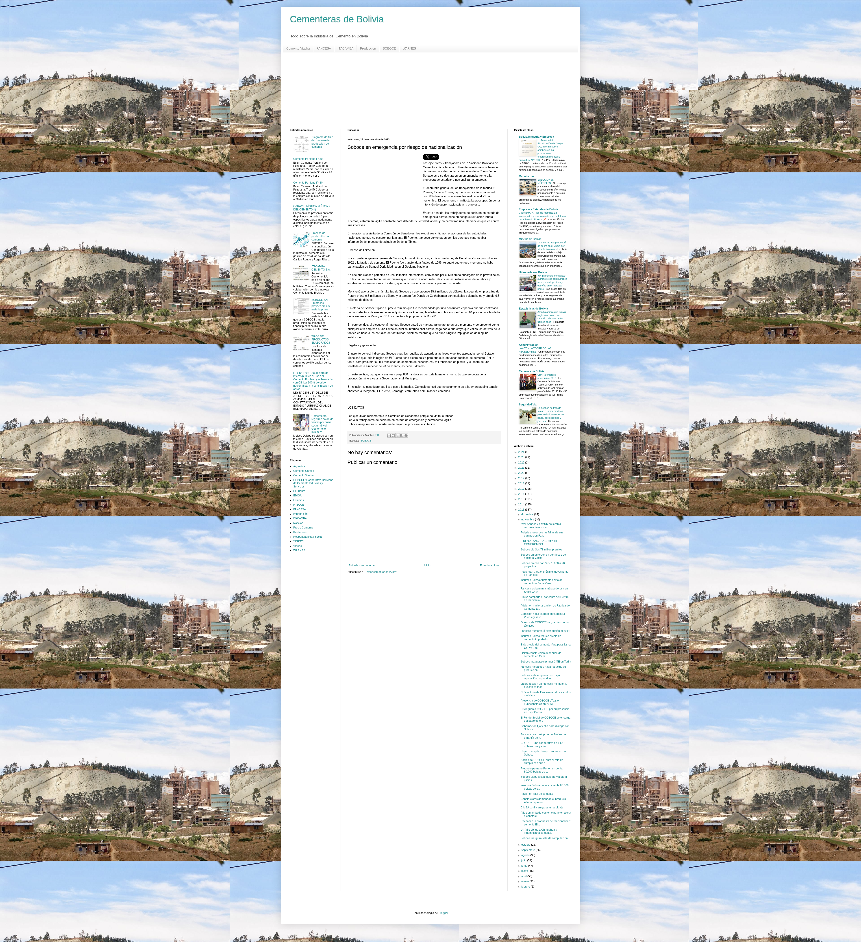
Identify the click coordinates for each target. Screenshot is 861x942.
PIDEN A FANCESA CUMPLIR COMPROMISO (539, 542)
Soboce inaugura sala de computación (544, 838)
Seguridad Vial (528, 404)
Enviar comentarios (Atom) (381, 572)
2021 (521, 467)
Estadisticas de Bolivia (533, 308)
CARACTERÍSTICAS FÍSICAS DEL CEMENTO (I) (311, 208)
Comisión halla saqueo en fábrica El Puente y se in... (543, 615)
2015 (521, 499)
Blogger (443, 913)
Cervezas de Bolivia (531, 371)
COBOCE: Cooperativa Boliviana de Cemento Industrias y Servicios (313, 483)
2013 (521, 509)
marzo (525, 881)
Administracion (528, 344)
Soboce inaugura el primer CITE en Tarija (546, 661)
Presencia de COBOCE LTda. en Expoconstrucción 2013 (540, 702)
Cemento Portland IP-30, (308, 158)
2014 (521, 504)
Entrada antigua (490, 565)
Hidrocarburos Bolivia (533, 272)
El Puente (299, 491)
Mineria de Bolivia (530, 239)
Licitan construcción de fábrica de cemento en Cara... (541, 655)
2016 (521, 494)
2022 (521, 462)
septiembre (528, 850)
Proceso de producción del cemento (320, 236)
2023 (521, 457)
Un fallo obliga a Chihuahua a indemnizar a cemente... (539, 831)
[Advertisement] (424, 90)
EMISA (297, 495)
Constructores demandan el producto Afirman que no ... (543, 800)
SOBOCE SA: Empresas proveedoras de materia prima (321, 304)
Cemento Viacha (298, 48)
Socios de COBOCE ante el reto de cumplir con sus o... (542, 761)
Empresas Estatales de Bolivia (538, 209)
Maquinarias (527, 176)
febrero (526, 886)
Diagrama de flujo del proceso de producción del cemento (322, 142)
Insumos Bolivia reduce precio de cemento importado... (541, 637)
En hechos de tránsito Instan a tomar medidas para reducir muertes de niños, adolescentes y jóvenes (550, 414)
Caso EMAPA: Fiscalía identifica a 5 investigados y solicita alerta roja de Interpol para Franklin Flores (542, 216)
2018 (521, 483)
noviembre (528, 519)
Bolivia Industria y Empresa (536, 136)
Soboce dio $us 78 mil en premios (541, 549)
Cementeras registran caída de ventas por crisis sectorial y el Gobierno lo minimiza (322, 424)
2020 (521, 472)
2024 (521, 452)
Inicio (427, 565)
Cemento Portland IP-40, (308, 182)
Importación (300, 513)
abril (524, 876)
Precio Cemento (303, 527)
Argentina (299, 466)
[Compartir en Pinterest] (406, 435)
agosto (525, 855)
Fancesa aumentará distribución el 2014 (545, 630)
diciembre (527, 514)
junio (524, 865)
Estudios (298, 500)
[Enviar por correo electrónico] (389, 435)
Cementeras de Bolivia (337, 19)
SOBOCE (389, 48)
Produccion (368, 48)
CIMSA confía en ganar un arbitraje (542, 807)
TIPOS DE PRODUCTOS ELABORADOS (320, 339)
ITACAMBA (345, 48)
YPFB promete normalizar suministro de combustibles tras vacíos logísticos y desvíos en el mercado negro (552, 282)
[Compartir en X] (397, 435)
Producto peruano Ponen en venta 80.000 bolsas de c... (542, 770)
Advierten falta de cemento (537, 793)
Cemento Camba (303, 470)
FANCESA (324, 48)
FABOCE (298, 504)
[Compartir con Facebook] (402, 435)
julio (524, 860)
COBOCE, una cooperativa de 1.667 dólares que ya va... (543, 744)
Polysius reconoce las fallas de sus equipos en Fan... (542, 534)
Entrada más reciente (362, 565)
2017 (521, 488)
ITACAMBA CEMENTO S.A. (320, 268)
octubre (526, 844)
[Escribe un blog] (393, 435)
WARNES (409, 48)
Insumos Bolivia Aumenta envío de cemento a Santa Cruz (542, 581)
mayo (525, 871)
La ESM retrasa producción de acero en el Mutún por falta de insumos (552, 246)
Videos (297, 546)
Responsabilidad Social (307, 536)
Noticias (298, 523)
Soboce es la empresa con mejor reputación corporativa (541, 677)
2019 (521, 478)
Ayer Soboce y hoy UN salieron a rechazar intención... (541, 525)
